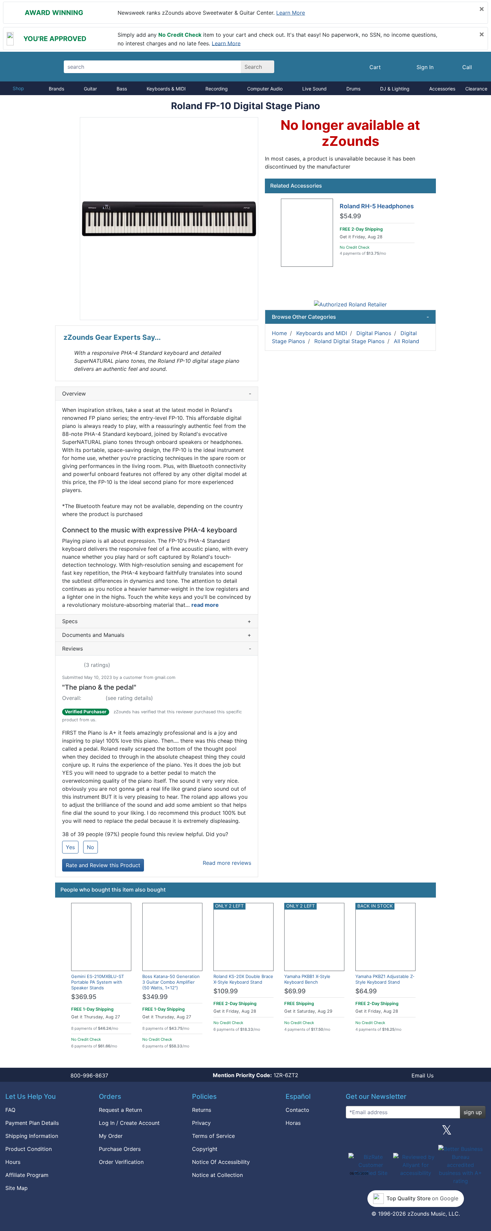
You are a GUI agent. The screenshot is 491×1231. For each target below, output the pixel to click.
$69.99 (295, 991)
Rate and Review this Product (103, 865)
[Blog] (353, 1132)
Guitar (90, 88)
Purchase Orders (120, 1149)
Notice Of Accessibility (221, 1162)
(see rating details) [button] (129, 698)
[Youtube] (478, 1132)
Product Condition (28, 1149)
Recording (216, 88)
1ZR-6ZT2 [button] (255, 1075)
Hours (12, 1162)
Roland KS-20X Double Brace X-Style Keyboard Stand (243, 979)
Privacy (201, 1123)
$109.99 (225, 991)
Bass (122, 88)
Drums (353, 88)
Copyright (204, 1149)
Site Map (16, 1188)
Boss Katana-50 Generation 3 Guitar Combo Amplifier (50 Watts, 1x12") (171, 982)
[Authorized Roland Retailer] (350, 304)
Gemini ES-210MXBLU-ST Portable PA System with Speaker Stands (97, 982)
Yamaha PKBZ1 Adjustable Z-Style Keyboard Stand (385, 979)
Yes (70, 847)
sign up (473, 1112)
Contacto (297, 1109)
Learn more (290, 12)
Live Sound (314, 88)
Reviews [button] (156, 648)
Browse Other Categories (350, 316)
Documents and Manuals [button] (156, 635)
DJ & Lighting (395, 88)
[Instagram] (416, 1132)
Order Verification (121, 1162)
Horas (293, 1123)
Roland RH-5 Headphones (377, 206)
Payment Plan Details (32, 1123)
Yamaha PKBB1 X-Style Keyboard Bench (307, 979)
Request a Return (120, 1109)
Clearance (476, 88)
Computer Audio (265, 88)
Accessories (442, 88)
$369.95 (84, 996)
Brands (56, 88)
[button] (169, 218)
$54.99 (350, 216)
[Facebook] (384, 1132)
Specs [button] (156, 621)
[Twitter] (447, 1132)
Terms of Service (213, 1136)
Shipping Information (31, 1136)
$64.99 (366, 991)
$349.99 (155, 996)
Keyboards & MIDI (166, 88)
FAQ (10, 1109)
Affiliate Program (26, 1175)
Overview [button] (156, 393)
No (90, 847)
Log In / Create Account (129, 1123)
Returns (201, 1109)
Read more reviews (227, 862)
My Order (111, 1136)
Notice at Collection (217, 1175)
